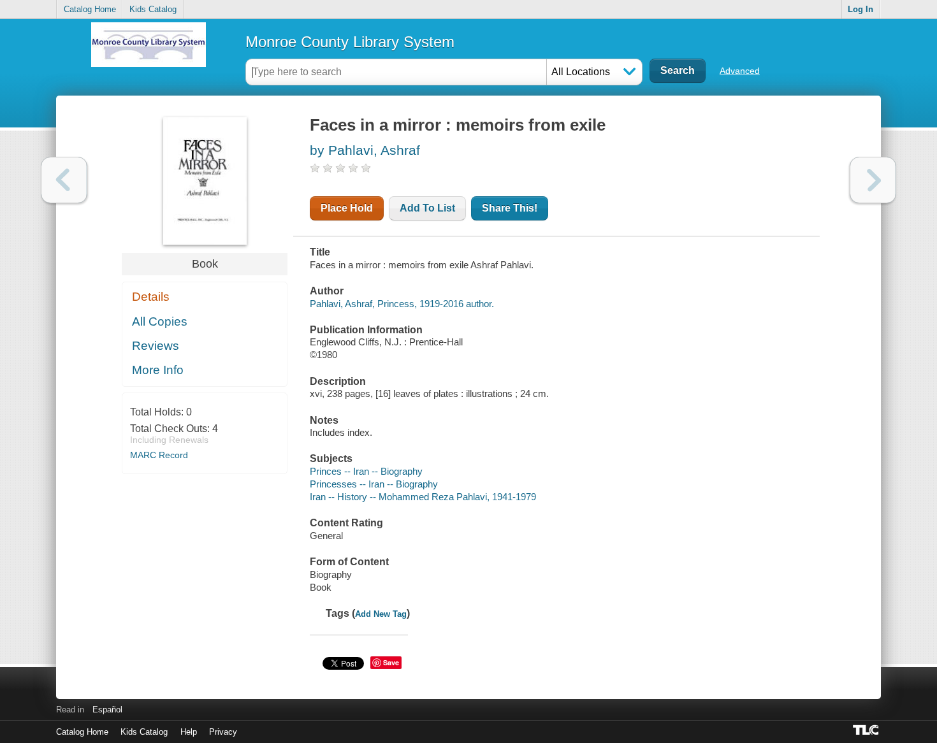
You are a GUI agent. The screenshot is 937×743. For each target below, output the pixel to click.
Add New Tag (381, 614)
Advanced (740, 71)
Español (107, 709)
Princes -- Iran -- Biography (366, 471)
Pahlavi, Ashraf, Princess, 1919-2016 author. (402, 303)
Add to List (427, 208)
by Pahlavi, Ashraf (365, 150)
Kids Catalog (153, 9)
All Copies (159, 321)
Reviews (155, 345)
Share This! (509, 208)
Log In (860, 9)
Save (391, 662)
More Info (158, 370)
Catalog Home (90, 9)
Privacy (223, 732)
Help (188, 732)
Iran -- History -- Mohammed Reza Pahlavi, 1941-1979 (423, 496)
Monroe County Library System (349, 41)
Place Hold (347, 208)
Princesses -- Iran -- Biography (374, 484)
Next (873, 180)
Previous (64, 180)
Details (151, 296)
